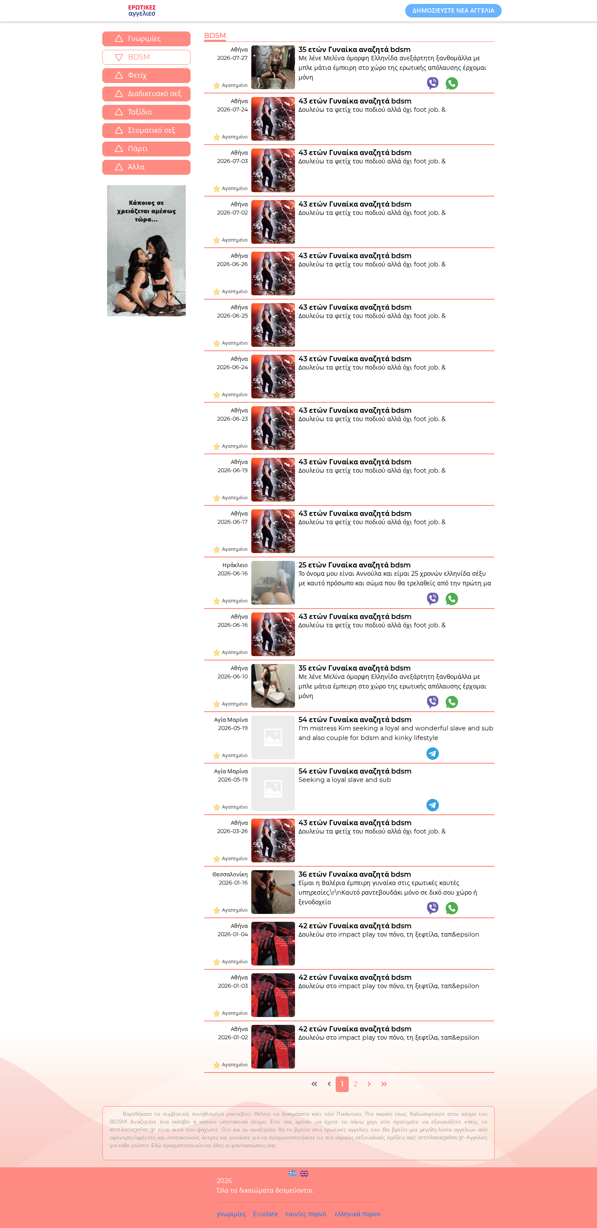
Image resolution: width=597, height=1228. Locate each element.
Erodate (265, 1214)
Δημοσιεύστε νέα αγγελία (453, 10)
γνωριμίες (231, 1214)
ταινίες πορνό (305, 1214)
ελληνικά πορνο (357, 1214)
